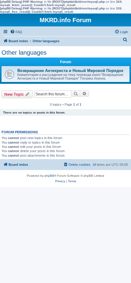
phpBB (49, 175)
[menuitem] (16, 32)
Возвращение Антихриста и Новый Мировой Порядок (70, 70)
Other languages (24, 52)
